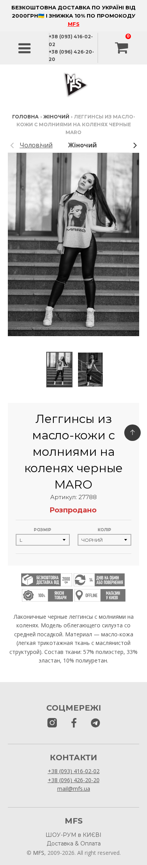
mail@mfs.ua (73, 788)
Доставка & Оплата (74, 843)
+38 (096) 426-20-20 (74, 780)
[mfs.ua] (52, 723)
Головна (25, 117)
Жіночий (56, 117)
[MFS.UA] (95, 723)
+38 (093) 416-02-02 (74, 771)
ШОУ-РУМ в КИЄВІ (73, 834)
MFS (74, 24)
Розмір (42, 529)
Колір (104, 529)
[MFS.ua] (74, 723)
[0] (122, 48)
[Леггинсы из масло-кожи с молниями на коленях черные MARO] (59, 370)
